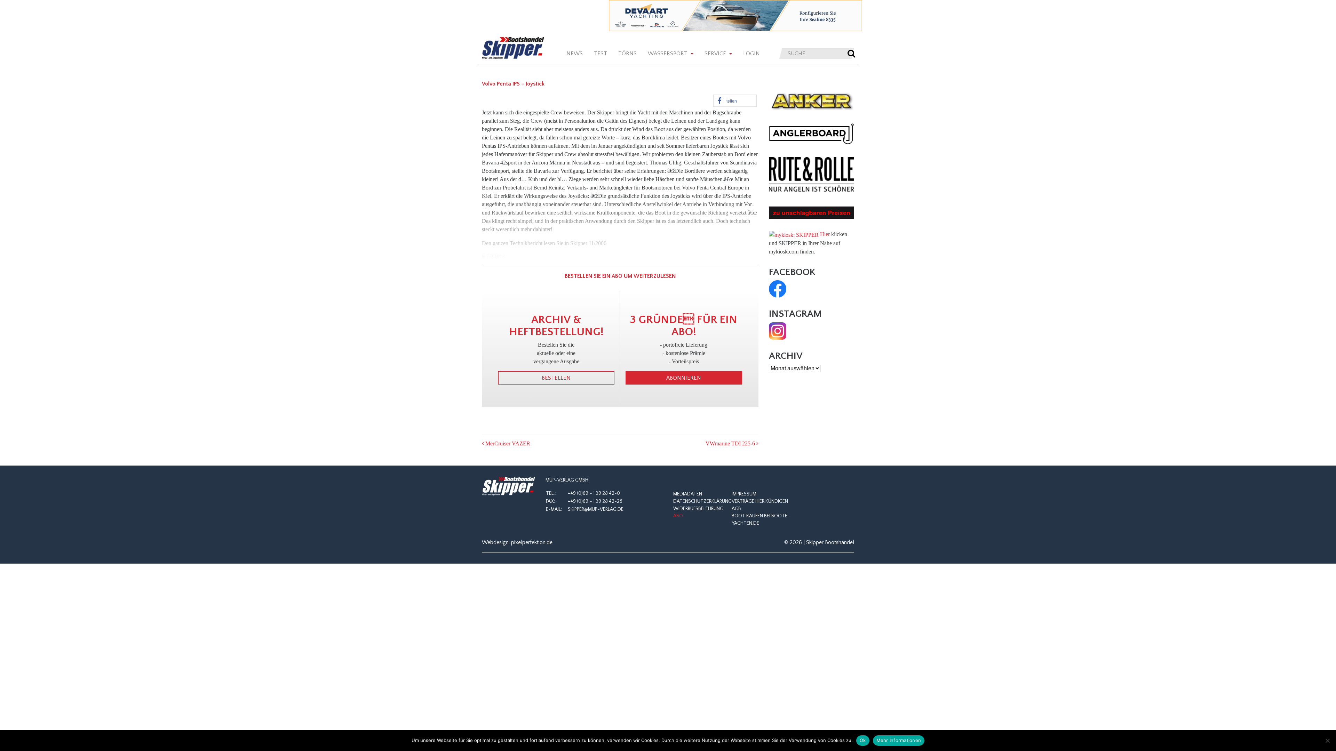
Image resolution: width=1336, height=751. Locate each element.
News (574, 53)
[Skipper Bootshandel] (508, 486)
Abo (678, 516)
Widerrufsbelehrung (698, 508)
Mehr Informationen (898, 740)
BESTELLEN (556, 378)
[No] (1327, 740)
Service (716, 53)
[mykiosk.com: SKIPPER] (794, 234)
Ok (863, 740)
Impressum (744, 494)
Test (600, 53)
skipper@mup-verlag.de (595, 509)
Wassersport (668, 53)
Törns (627, 53)
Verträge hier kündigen (760, 501)
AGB (736, 508)
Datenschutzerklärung (702, 501)
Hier (825, 234)
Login (751, 53)
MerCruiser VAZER (507, 443)
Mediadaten (687, 494)
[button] (735, 101)
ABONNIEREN (683, 378)
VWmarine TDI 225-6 (731, 443)
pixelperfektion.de (531, 542)
